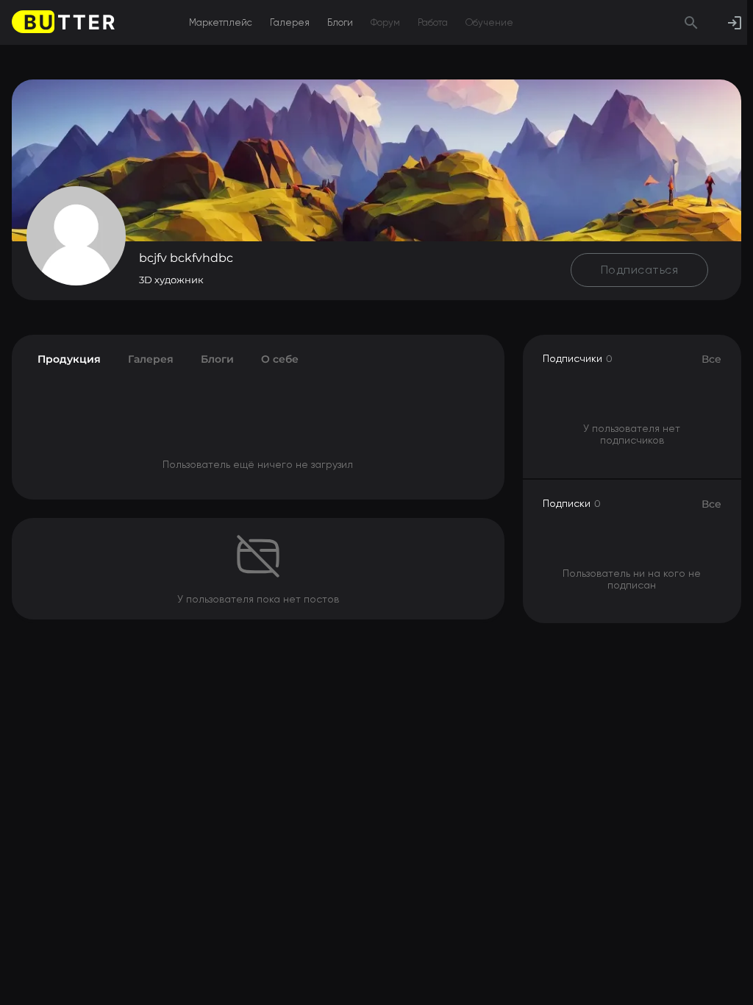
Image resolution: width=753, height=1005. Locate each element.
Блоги (340, 22)
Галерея (290, 22)
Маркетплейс (220, 22)
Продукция (69, 359)
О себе (280, 359)
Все (711, 359)
